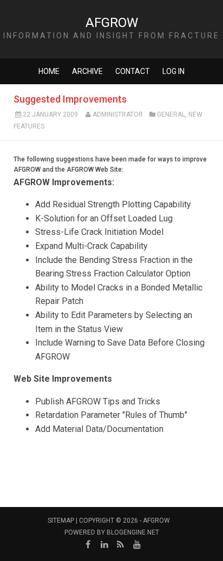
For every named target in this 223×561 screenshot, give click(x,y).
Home (49, 71)
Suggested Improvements (70, 99)
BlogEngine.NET (133, 532)
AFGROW (112, 22)
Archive (87, 71)
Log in (173, 71)
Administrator (118, 114)
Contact (132, 71)
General (171, 114)
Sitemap (61, 520)
